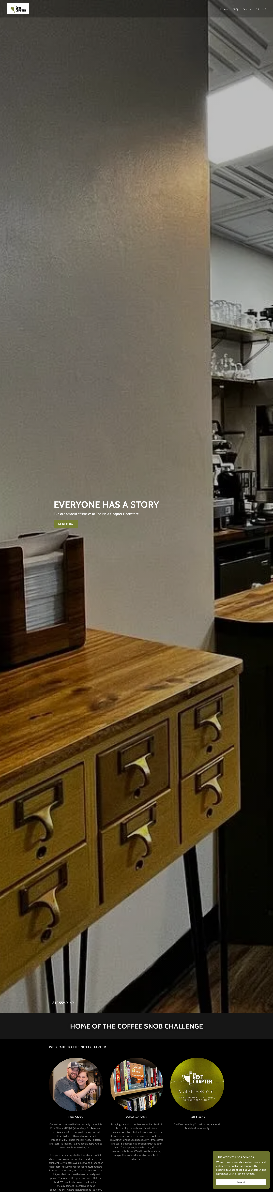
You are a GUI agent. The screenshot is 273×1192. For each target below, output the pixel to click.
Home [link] (224, 9)
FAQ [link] (235, 9)
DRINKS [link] (261, 9)
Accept (241, 1181)
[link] (18, 8)
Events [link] (246, 9)
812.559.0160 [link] (63, 1003)
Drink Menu (65, 523)
